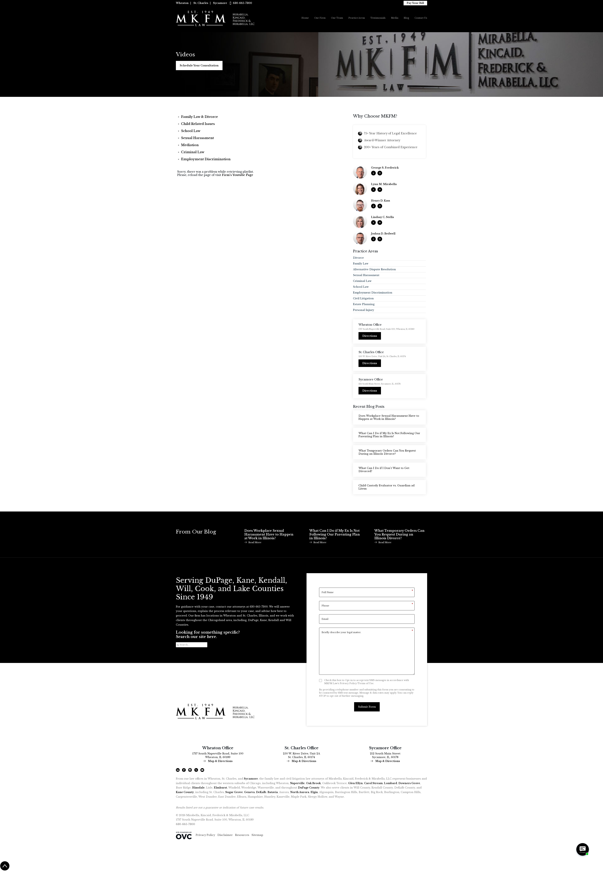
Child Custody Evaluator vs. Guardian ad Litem (387, 487)
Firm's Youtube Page (237, 175)
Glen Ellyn (355, 783)
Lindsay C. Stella (382, 217)
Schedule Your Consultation (199, 65)
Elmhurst (220, 787)
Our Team (337, 17)
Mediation (190, 145)
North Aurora (299, 792)
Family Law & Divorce (199, 117)
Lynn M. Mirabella (384, 184)
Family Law (360, 263)
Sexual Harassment (197, 138)
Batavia (273, 792)
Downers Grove (409, 783)
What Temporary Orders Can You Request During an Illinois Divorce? (387, 452)
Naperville (297, 783)
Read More (254, 542)
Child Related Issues (198, 124)
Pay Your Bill (415, 3)
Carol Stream (373, 783)
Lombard (390, 783)
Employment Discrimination (206, 159)
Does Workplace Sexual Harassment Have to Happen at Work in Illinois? (389, 417)
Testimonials (378, 17)
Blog (406, 17)
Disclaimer (225, 835)
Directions (369, 335)
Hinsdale (198, 787)
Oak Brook (313, 783)
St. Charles (200, 3)
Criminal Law (192, 152)
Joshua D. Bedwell (383, 233)
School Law (190, 131)
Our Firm (320, 17)
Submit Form (367, 706)
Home (305, 17)
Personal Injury (363, 310)
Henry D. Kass (380, 200)
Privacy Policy (205, 835)
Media (394, 17)
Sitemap (257, 835)
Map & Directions (220, 761)
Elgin (314, 792)
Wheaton (182, 3)
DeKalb (261, 792)
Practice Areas (356, 17)
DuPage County (308, 787)
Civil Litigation (363, 298)
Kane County (185, 792)
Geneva (249, 792)
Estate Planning (364, 304)
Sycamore (220, 3)
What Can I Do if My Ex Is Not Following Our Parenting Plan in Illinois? (389, 435)
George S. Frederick (385, 167)
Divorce (358, 257)
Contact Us (421, 17)
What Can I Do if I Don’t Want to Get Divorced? (384, 469)
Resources (242, 835)
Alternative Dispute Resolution (374, 269)
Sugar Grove (234, 792)
